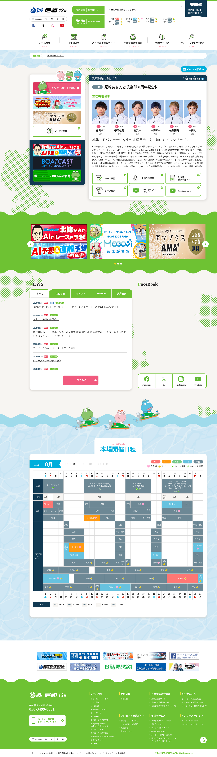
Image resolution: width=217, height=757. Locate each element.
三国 (175, 511)
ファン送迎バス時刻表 (129, 724)
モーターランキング (99, 709)
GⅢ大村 (112, 587)
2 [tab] (118, 264)
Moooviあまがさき (158, 731)
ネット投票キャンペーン (161, 721)
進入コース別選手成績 (99, 733)
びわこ (187, 504)
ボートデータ (96, 713)
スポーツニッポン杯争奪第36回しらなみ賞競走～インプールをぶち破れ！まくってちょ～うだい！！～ (177, 484)
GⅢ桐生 (52, 578)
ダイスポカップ (53, 485)
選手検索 (94, 744)
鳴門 (195, 525)
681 (99, 497)
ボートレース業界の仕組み (192, 702)
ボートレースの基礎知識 (191, 699)
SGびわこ (48, 504)
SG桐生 (181, 578)
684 (45, 497)
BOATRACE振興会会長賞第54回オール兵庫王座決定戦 (99, 485)
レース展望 (95, 702)
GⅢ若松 (200, 577)
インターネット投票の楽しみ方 (194, 706)
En (46, 19)
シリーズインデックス (99, 699)
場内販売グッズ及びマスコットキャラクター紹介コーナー (163, 739)
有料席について (127, 731)
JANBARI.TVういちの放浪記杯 (138, 485)
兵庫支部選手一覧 (158, 699)
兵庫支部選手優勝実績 (160, 702)
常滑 (102, 504)
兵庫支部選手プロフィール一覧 (163, 706)
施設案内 (124, 728)
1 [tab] (115, 264)
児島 (139, 504)
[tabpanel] (59, 241)
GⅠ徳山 (90, 518)
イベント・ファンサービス (192, 724)
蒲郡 (103, 563)
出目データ (95, 717)
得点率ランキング (98, 729)
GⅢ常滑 (172, 504)
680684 (164, 497)
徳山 (45, 511)
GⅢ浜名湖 (66, 547)
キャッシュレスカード (160, 728)
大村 (88, 587)
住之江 (72, 570)
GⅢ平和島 (74, 555)
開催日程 (124, 699)
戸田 (87, 504)
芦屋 (61, 511)
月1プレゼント (157, 724)
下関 (150, 578)
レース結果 (95, 706)
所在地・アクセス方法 (129, 721)
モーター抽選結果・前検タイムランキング (99, 725)
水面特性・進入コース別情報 (102, 736)
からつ (53, 511)
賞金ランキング (97, 740)
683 (58, 497)
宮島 (58, 504)
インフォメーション (190, 721)
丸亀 (88, 563)
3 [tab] (121, 264)
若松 (128, 561)
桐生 (108, 570)
